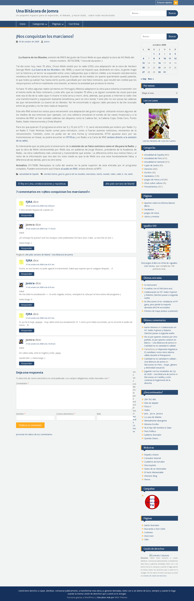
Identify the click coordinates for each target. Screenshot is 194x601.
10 (164, 58)
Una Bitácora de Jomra (37, 11)
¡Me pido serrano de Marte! (120, 183)
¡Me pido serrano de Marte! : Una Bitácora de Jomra (49, 254)
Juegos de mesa (151, 213)
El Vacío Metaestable (153, 472)
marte (99, 174)
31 (164, 72)
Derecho (148, 169)
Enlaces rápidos (164, 2)
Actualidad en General (154, 161)
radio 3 (119, 174)
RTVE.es (70, 137)
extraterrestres (50, 174)
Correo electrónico (65, 413)
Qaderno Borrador (152, 434)
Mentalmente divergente (155, 420)
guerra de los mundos (75, 174)
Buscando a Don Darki (154, 528)
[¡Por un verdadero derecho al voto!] (152, 509)
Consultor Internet (152, 458)
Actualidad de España (29, 174)
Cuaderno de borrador (154, 461)
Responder (26, 215)
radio (112, 174)
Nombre (20, 413)
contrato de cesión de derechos (154, 576)
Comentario (22, 383)
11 (170, 58)
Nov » (151, 78)
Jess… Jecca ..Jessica (153, 413)
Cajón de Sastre (151, 165)
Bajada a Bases (151, 454)
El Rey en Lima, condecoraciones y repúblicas (42, 183)
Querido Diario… (151, 438)
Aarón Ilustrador (151, 525)
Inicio (22, 23)
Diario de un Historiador (155, 468)
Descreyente (150, 465)
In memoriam (150, 285)
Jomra (46, 41)
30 (159, 72)
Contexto (148, 532)
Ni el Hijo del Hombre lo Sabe (157, 427)
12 (175, 58)
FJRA (29, 202)
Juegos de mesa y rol (154, 179)
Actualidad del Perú (153, 158)
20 (143, 67)
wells (130, 174)
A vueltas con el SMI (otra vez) (158, 288)
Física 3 (147, 406)
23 (159, 67)
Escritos (148, 172)
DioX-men (149, 536)
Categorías (38, 23)
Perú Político (150, 431)
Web (99, 413)
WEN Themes (121, 597)
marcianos (90, 174)
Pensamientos (151, 186)
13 (143, 63)
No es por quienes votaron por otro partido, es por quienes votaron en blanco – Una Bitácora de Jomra (160, 339)
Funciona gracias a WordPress (81, 597)
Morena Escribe (151, 424)
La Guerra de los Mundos (46, 69)
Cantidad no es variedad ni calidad (160, 345)
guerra (61, 174)
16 (159, 63)
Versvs (147, 479)
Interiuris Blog (150, 476)
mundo (106, 174)
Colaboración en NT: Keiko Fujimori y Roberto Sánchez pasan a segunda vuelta (161, 295)
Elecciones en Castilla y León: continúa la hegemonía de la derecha (157, 380)
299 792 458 (150, 399)
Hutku (147, 410)
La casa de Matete (152, 417)
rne (125, 174)
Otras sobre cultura (153, 183)
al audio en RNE (69, 168)
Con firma (74, 23)
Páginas (56, 23)
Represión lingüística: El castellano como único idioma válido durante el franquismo (161, 352)
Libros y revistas (151, 216)
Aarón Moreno (151, 327)
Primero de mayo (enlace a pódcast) (161, 311)
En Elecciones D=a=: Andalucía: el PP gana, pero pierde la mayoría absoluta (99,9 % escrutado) (161, 304)
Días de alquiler (151, 403)
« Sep (143, 78)
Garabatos (149, 176)
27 (143, 72)
